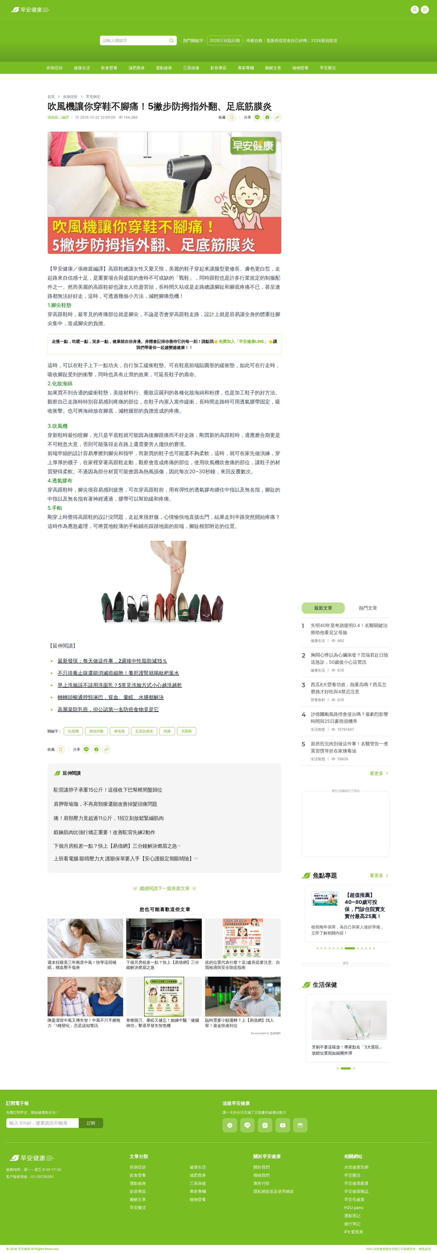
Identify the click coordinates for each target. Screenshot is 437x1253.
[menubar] (191, 68)
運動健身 (164, 67)
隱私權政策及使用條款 (273, 1191)
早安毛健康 (354, 1199)
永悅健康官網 (356, 1167)
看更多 (376, 773)
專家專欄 (246, 67)
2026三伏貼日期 (225, 40)
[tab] (323, 608)
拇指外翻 (96, 731)
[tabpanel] (345, 697)
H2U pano (354, 1207)
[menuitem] (54, 68)
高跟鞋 (186, 731)
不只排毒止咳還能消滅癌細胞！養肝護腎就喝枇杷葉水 (118, 673)
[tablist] (345, 608)
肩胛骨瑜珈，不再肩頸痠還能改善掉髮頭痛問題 (105, 804)
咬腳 (167, 731)
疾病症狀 (55, 67)
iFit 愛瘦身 (353, 1231)
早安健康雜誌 (356, 1191)
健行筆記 (352, 1223)
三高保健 (191, 67)
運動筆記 (352, 1215)
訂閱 (91, 1123)
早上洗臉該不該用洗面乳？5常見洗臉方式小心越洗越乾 (120, 685)
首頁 (51, 96)
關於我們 (261, 1167)
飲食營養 (109, 67)
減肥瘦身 (136, 67)
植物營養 (300, 67)
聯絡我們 (261, 1175)
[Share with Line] (257, 117)
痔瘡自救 (254, 40)
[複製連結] (277, 117)
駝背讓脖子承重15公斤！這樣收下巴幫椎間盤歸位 (108, 790)
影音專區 (218, 67)
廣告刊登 (261, 1183)
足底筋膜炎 (144, 731)
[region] (164, 344)
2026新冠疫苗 (324, 40)
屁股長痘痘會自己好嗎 (287, 40)
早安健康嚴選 (356, 1183)
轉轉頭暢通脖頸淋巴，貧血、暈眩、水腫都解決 (111, 697)
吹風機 (73, 731)
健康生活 (82, 67)
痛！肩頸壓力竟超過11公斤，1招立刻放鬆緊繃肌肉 (109, 818)
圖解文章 (273, 67)
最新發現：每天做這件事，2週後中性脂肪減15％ (112, 661)
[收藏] (232, 117)
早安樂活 (328, 67)
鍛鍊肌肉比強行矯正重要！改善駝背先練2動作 (104, 832)
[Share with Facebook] (267, 117)
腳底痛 (119, 731)
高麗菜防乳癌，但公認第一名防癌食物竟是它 (108, 709)
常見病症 (93, 96)
